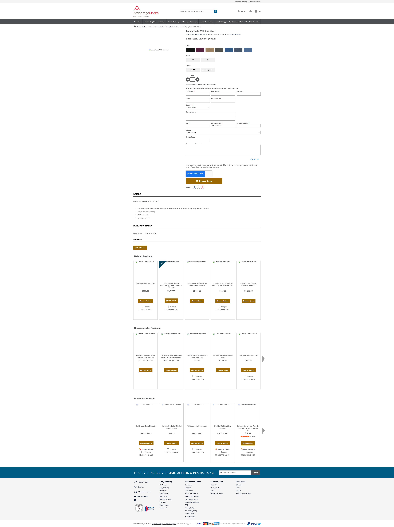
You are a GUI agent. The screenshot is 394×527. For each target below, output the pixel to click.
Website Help (189, 514)
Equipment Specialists (192, 502)
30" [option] (208, 60)
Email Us (141, 487)
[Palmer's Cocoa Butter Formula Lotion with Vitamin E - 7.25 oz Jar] (248, 413)
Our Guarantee (215, 488)
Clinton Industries (235, 34)
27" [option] (193, 60)
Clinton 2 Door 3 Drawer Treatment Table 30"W (249, 284)
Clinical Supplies (150, 22)
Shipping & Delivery (191, 493)
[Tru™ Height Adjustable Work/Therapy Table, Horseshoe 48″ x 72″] (171, 271)
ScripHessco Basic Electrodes (146, 426)
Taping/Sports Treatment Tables (174, 27)
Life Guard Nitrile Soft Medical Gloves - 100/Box (172, 427)
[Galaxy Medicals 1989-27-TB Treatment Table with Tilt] (197, 271)
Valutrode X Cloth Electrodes (197, 426)
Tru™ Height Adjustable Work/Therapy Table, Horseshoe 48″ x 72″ (171, 285)
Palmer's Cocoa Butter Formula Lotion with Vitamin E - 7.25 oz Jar (247, 428)
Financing (163, 502)
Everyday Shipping (241, 2)
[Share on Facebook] (194, 187)
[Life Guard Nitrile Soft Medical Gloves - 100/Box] (171, 413)
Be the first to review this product (196, 34)
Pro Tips (238, 491)
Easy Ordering (164, 488)
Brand (251, 22)
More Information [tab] (142, 225)
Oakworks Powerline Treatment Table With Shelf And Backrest (171, 356)
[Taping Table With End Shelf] (145, 271)
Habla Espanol (190, 516)
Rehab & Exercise (206, 22)
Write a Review (140, 248)
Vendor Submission (217, 493)
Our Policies (189, 491)
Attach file (255, 159)
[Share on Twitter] (198, 187)
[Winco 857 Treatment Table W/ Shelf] (223, 343)
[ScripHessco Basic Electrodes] (146, 413)
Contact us (188, 485)
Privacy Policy (189, 508)
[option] (190, 49)
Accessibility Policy (191, 511)
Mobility (185, 22)
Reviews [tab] (137, 239)
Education (239, 485)
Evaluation (162, 22)
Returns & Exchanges (192, 496)
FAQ (186, 505)
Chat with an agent (144, 492)
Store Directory (164, 505)
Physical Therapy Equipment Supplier (164, 524)
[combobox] (198, 11)
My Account (163, 485)
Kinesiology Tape (174, 22)
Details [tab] (137, 194)
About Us (213, 485)
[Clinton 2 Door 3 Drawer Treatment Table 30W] (249, 271)
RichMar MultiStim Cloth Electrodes (222, 427)
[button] (238, 11)
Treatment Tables (159, 27)
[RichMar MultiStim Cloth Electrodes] (222, 413)
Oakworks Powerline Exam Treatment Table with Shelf (145, 356)
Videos (238, 488)
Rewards (188, 488)
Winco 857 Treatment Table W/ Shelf (222, 356)
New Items (163, 491)
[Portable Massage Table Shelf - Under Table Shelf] (197, 343)
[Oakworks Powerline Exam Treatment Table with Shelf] (145, 343)
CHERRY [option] (193, 70)
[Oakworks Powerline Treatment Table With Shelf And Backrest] (171, 343)
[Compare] (251, 11)
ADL (246, 22)
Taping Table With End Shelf (145, 283)
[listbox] (223, 50)
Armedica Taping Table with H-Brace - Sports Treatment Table (222, 284)
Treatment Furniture (236, 22)
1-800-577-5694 (255, 2)
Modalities (137, 22)
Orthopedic (194, 22)
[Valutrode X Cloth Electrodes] (197, 413)
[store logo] (146, 11)
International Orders (191, 499)
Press (212, 491)
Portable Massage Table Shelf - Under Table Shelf (197, 356)
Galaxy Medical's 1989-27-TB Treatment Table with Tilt (197, 284)
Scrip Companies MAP (243, 493)
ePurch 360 (163, 508)
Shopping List (164, 493)
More (257, 22)
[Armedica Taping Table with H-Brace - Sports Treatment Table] (223, 271)
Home (138, 27)
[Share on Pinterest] (202, 187)
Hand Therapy (221, 22)
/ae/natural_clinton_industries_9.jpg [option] (208, 70)
